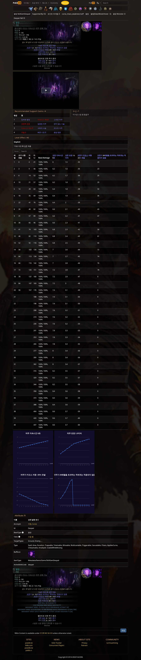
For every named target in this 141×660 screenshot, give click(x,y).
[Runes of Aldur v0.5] (30, 8)
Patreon (65, 3)
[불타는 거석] (100, 8)
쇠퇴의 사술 (42, 128)
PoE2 (17, 2)
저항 (61, 42)
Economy (54, 3)
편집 (123, 630)
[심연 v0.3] (75, 8)
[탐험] (95, 8)
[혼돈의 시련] (110, 8)
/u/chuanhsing (112, 643)
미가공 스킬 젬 (78, 114)
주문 (17, 25)
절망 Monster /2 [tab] (119, 14)
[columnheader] (16, 115)
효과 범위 (18, 28)
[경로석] (40, 8)
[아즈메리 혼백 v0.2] (65, 8)
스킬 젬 (30, 537)
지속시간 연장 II (27, 128)
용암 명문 (57, 132)
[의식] (85, 8)
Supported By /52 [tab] (39, 14)
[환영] (90, 8)
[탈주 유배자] (70, 8)
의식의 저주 (58, 128)
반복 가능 (43, 28)
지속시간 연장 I (43, 120)
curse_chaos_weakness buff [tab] (73, 14)
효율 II (23, 132)
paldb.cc (29, 650)
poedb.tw (29, 643)
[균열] (80, 8)
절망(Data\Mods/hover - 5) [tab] (101, 14)
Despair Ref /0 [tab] (19, 18)
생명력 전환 (25, 124)
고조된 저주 (58, 120)
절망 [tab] (87, 14)
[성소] (45, 8)
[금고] (50, 8)
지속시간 (31, 28)
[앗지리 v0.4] (35, 8)
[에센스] (55, 8)
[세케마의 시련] (105, 8)
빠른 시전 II (42, 132)
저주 (37, 28)
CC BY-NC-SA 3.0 (46, 633)
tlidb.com (29, 645)
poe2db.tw (29, 648)
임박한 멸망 (25, 120)
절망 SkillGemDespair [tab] (22, 14)
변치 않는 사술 (59, 124)
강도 (43, 61)
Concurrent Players (56, 645)
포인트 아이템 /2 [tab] (54, 14)
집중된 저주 (42, 124)
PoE (92, 3)
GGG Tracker (57, 643)
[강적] (60, 8)
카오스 (25, 28)
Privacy (84, 643)
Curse (34, 524)
